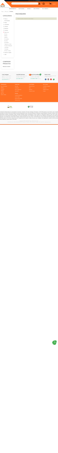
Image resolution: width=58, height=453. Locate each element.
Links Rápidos (36, 8)
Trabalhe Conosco (46, 89)
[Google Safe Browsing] (30, 106)
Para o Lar (2, 93)
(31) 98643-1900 (33, 78)
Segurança (30, 89)
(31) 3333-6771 (38, 0)
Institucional (22, 8)
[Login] (39, 3)
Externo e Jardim (3, 94)
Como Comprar (17, 96)
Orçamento (44, 87)
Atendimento (17, 87)
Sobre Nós (16, 86)
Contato (44, 91)
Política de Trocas (31, 86)
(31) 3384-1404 (19, 78)
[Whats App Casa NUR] (40, 74)
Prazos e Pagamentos (18, 89)
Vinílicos (2, 87)
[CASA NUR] (3, 3)
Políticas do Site (17, 100)
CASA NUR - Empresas (46, 86)
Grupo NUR (17, 91)
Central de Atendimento (18, 95)
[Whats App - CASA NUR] (54, 340)
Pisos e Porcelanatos (4, 86)
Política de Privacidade (18, 98)
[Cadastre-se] (44, 3)
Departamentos (12, 8)
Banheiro (2, 90)
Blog (30, 87)
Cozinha (2, 91)
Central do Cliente (32, 91)
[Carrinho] (50, 3)
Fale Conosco (45, 8)
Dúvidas (29, 8)
